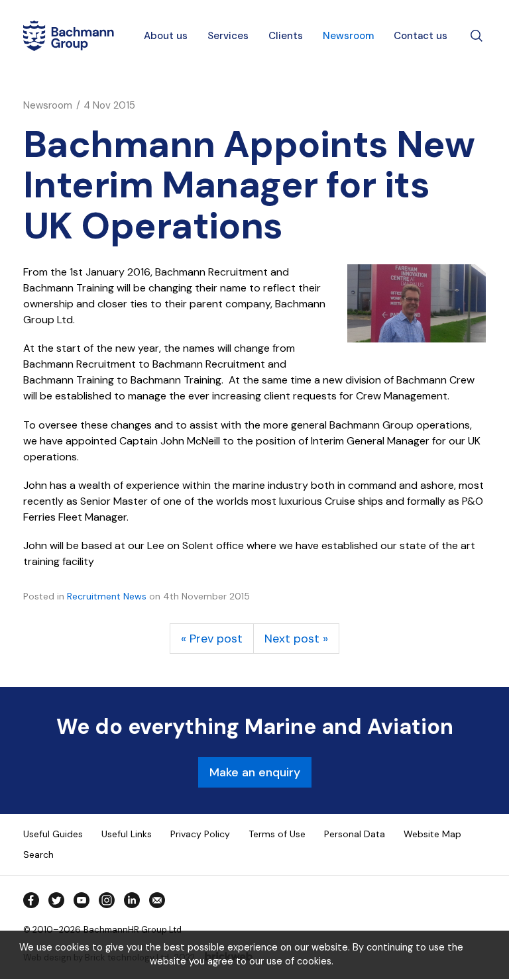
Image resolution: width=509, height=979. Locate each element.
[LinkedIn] (131, 900)
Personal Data (354, 834)
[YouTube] (81, 900)
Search (38, 854)
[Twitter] (56, 900)
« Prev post (212, 638)
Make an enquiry (254, 772)
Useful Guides (53, 834)
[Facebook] (31, 900)
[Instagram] (106, 900)
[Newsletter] (157, 900)
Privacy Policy (200, 834)
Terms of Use (277, 834)
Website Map (432, 834)
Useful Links (126, 834)
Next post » (296, 638)
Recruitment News (106, 596)
